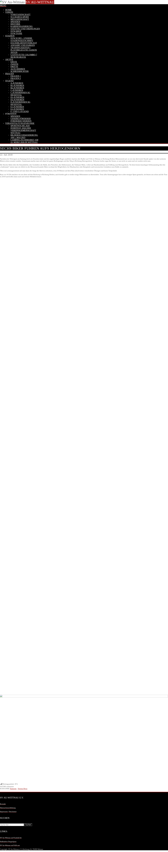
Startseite (13, 789)
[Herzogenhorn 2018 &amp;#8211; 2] (84, 371)
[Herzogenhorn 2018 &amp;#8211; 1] (84, 499)
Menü (3, 5)
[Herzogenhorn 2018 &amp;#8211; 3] (84, 628)
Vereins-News (22, 789)
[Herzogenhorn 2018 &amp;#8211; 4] (84, 243)
